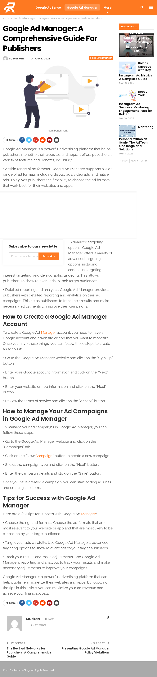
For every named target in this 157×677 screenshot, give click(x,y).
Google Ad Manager (82, 8)
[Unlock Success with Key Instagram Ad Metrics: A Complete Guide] (127, 68)
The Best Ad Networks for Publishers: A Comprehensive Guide (29, 652)
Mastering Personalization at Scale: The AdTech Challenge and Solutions (136, 138)
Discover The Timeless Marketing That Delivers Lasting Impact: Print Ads (136, 40)
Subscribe (49, 256)
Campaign (43, 456)
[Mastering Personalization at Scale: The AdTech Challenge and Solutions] (127, 131)
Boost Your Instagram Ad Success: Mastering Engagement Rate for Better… (135, 103)
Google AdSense (48, 8)
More (107, 8)
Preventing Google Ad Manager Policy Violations (85, 650)
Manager (48, 332)
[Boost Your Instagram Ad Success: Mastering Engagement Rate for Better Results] (127, 96)
